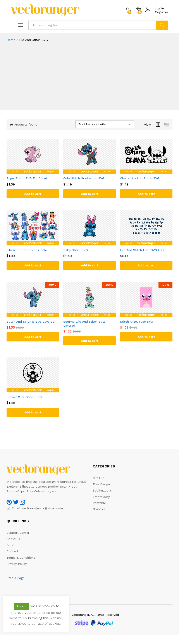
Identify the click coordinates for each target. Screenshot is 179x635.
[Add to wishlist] (37, 171)
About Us (13, 539)
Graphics (99, 509)
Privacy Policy (17, 563)
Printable (99, 503)
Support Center (18, 532)
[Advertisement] (89, 79)
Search (162, 25)
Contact (12, 551)
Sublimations (102, 490)
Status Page (15, 578)
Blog (10, 545)
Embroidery (101, 497)
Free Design (101, 484)
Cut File (98, 478)
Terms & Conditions (21, 557)
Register (161, 12)
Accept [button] (22, 606)
